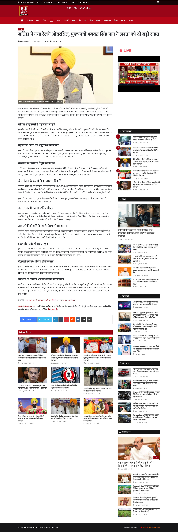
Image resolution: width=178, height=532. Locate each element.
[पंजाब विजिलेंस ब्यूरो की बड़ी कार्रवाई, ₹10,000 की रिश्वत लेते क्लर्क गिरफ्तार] (98, 376)
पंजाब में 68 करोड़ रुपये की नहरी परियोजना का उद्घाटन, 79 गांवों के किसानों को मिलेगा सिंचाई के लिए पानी (97, 358)
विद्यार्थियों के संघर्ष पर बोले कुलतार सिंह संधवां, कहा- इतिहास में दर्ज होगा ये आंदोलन (64, 417)
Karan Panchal (24, 41)
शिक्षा (91, 20)
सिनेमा (116, 20)
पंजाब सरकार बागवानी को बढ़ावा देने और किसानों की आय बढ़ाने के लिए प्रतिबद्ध (135, 464)
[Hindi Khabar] (23, 10)
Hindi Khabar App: (25, 306)
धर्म (85, 20)
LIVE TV (130, 20)
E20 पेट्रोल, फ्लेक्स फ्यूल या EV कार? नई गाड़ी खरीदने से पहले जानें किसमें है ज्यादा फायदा (145, 383)
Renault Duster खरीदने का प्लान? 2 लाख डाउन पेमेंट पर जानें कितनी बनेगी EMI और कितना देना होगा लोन (146, 417)
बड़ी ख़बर (30, 20)
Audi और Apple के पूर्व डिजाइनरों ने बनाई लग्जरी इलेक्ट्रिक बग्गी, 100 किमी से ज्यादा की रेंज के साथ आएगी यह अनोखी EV (145, 315)
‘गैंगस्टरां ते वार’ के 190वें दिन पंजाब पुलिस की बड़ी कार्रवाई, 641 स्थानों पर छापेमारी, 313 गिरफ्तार (32, 387)
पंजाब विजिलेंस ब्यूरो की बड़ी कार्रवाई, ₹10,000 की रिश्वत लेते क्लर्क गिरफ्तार (98, 389)
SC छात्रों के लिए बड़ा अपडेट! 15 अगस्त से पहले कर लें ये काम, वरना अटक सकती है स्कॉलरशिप (145, 259)
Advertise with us (83, 2)
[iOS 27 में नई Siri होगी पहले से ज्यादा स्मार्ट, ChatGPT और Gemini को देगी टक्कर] (124, 305)
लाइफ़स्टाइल (107, 20)
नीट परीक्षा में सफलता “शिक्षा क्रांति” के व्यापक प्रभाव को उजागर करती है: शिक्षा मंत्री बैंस (146, 270)
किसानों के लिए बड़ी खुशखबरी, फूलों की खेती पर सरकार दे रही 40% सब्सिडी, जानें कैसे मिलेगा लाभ (145, 500)
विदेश (44, 20)
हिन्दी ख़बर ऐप (52, 309)
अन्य (122, 20)
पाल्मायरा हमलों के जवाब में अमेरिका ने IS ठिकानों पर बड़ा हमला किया (50, 300)
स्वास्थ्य (98, 20)
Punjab (21, 29)
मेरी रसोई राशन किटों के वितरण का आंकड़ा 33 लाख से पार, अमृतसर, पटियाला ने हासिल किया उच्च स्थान (64, 358)
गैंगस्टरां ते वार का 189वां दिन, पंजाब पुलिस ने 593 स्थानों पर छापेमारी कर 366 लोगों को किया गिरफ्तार (32, 418)
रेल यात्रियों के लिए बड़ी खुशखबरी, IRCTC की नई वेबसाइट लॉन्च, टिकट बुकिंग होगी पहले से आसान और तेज (145, 327)
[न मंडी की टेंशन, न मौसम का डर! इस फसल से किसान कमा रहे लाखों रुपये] (124, 512)
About (39, 2)
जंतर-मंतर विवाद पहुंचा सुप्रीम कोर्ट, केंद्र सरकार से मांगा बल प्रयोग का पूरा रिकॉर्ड (144, 138)
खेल (80, 20)
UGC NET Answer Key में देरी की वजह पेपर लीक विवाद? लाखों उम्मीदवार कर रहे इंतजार (145, 247)
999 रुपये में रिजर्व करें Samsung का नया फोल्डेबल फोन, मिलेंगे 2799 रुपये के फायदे (146, 337)
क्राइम (73, 20)
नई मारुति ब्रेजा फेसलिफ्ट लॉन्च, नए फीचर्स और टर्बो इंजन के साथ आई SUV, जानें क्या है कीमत (146, 371)
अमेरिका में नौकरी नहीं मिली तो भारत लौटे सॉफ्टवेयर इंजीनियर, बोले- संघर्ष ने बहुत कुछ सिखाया (136, 233)
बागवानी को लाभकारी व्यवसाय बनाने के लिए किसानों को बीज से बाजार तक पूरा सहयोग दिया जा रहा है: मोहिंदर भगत (146, 477)
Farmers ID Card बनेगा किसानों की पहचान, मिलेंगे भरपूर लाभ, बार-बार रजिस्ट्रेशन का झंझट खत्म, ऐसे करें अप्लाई (146, 488)
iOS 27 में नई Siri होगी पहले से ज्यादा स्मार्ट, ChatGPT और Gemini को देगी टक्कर (145, 303)
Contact (72, 2)
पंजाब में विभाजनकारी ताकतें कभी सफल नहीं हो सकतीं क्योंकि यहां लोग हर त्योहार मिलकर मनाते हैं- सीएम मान (98, 418)
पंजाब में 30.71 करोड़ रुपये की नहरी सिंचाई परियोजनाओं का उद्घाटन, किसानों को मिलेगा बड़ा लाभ (32, 358)
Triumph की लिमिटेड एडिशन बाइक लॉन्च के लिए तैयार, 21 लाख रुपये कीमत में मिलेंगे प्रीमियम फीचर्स (146, 394)
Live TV (64, 2)
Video (58, 2)
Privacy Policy (48, 2)
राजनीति (67, 20)
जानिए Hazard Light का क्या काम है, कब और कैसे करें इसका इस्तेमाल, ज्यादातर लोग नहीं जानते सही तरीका (145, 406)
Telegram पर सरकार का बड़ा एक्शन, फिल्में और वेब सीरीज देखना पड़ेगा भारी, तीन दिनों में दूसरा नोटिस (146, 349)
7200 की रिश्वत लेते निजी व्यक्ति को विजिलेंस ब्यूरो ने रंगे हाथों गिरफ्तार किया (64, 386)
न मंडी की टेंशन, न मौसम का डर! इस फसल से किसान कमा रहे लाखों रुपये (146, 510)
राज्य (58, 20)
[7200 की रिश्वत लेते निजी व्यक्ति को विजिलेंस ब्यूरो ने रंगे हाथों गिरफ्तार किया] (65, 375)
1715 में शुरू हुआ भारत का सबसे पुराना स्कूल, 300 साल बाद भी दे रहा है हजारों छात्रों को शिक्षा (146, 282)
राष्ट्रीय (37, 20)
